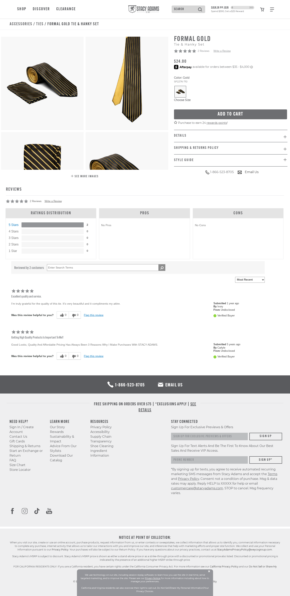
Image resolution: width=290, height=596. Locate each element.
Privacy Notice (152, 578)
